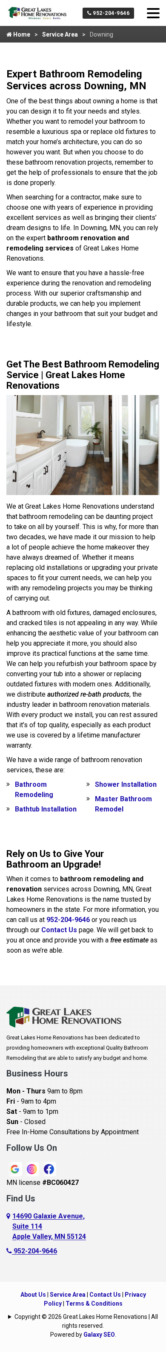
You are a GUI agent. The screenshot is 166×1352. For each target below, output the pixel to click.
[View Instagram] (31, 1168)
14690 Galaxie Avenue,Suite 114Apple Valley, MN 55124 (49, 1226)
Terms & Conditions (94, 1303)
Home (21, 34)
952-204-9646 (111, 13)
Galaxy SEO (99, 1334)
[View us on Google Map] (9, 1226)
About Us (33, 1294)
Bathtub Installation (46, 809)
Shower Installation (126, 784)
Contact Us (59, 930)
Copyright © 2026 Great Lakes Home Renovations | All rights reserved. (86, 1321)
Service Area (60, 34)
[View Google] (14, 1168)
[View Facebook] (48, 1168)
